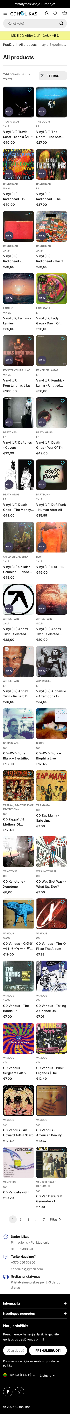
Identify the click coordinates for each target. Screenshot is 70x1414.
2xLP (6, 126)
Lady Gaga (43, 308)
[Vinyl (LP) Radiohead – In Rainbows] (18, 164)
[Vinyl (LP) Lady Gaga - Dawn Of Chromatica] (51, 288)
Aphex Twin (11, 618)
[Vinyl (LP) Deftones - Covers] (18, 412)
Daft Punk (43, 494)
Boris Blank (11, 743)
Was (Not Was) (46, 871)
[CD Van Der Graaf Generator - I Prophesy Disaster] (51, 1162)
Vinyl (7, 188)
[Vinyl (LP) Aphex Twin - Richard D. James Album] (18, 661)
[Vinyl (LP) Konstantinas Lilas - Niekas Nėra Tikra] (18, 350)
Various (8, 933)
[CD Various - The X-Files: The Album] (51, 913)
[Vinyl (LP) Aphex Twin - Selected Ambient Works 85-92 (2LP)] (18, 599)
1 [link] (12, 1219)
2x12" (6, 250)
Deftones (10, 432)
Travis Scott (12, 121)
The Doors (43, 121)
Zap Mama (43, 805)
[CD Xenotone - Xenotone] (18, 851)
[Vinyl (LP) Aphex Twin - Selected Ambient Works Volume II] (51, 599)
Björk (40, 743)
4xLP (39, 623)
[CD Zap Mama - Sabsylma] (51, 785)
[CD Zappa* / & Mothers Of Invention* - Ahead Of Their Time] (18, 785)
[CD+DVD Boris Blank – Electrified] (18, 723)
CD (5, 747)
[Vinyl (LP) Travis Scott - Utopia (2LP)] (18, 102)
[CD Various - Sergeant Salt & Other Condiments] (18, 1038)
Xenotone (10, 871)
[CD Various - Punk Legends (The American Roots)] (51, 1038)
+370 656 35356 (23, 1262)
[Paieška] (61, 23)
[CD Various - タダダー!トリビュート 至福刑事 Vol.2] (18, 913)
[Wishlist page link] (55, 13)
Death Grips (44, 432)
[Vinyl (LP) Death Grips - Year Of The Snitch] (51, 412)
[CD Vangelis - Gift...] (18, 1162)
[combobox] (35, 23)
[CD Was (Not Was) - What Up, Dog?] (51, 851)
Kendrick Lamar (47, 370)
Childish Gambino (15, 556)
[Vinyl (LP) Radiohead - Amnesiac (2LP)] (18, 226)
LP (37, 126)
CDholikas (22, 1407)
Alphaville (43, 681)
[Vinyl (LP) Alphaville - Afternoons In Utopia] (51, 661)
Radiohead (10, 183)
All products (28, 45)
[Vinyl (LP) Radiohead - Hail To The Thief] (51, 226)
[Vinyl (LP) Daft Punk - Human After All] (51, 474)
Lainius (8, 308)
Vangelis (9, 1182)
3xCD (6, 938)
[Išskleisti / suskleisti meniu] (5, 13)
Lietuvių (45, 1375)
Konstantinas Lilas (16, 370)
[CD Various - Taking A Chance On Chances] (51, 976)
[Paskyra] (51, 13)
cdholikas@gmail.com (27, 1269)
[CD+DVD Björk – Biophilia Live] (51, 723)
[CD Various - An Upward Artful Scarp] (18, 1100)
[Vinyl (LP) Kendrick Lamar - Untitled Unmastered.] (51, 350)
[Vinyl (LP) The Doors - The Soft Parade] (51, 102)
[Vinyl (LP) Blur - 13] (51, 537)
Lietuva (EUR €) (20, 1375)
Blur (39, 556)
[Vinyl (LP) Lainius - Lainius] (18, 288)
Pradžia (8, 45)
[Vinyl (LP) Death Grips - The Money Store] (18, 474)
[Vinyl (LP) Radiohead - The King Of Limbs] (51, 164)
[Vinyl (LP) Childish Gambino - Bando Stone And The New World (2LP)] (18, 537)
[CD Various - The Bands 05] (18, 976)
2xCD (6, 1000)
